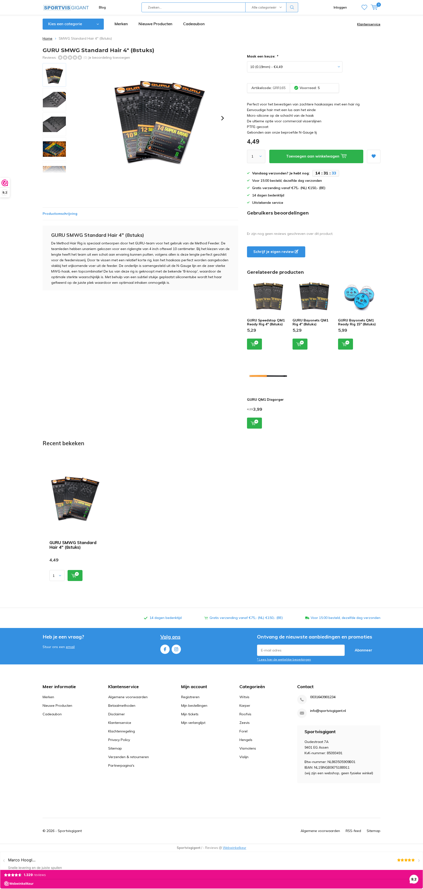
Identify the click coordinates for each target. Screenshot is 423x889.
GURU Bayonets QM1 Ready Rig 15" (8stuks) (357, 322)
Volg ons (170, 637)
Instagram (176, 649)
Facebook (165, 649)
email (70, 647)
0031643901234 (323, 697)
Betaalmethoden (121, 705)
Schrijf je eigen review (274, 251)
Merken (121, 23)
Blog (102, 7)
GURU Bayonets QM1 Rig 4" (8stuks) (310, 322)
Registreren (190, 697)
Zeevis (244, 722)
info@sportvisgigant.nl (328, 711)
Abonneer (363, 650)
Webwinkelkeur (234, 848)
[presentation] (222, 118)
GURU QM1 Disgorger (265, 399)
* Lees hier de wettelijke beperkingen (284, 659)
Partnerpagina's (121, 765)
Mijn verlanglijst (193, 722)
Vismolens (247, 748)
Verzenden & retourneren (128, 757)
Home (47, 38)
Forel (243, 731)
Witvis (244, 697)
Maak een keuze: (262, 56)
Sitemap (115, 748)
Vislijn (243, 757)
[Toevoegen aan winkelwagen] (75, 575)
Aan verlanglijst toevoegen (373, 156)
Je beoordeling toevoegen (109, 57)
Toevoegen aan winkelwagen (254, 344)
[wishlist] (364, 7)
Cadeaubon (194, 23)
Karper (244, 705)
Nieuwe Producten (155, 23)
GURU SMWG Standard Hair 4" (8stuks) (72, 545)
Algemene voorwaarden (128, 697)
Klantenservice (368, 24)
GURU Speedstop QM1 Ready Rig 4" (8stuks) (266, 322)
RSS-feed (353, 831)
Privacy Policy (119, 740)
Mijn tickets (190, 714)
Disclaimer (116, 714)
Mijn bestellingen (194, 705)
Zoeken (292, 7)
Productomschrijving (60, 213)
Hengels (245, 740)
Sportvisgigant (70, 831)
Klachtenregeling (121, 731)
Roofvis (245, 714)
